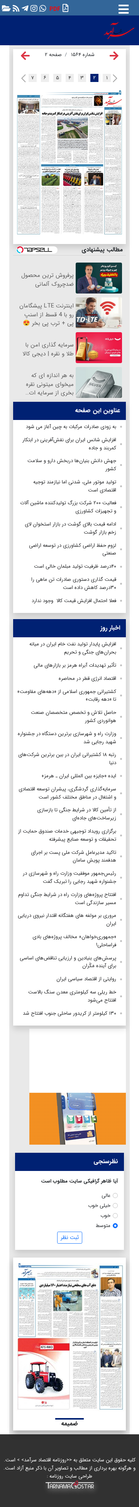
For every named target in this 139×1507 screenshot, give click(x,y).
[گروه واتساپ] (41, 8)
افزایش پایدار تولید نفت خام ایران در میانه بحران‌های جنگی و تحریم (72, 648)
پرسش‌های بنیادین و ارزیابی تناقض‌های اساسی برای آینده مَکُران (68, 962)
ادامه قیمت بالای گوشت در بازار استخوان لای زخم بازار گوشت (70, 528)
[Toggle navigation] (123, 7)
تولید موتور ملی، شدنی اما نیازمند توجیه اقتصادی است (74, 486)
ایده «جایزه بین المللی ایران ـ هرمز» (78, 776)
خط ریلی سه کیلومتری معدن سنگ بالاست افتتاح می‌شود (72, 996)
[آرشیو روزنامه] (5, 8)
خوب (105, 1216)
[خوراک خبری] (15, 8)
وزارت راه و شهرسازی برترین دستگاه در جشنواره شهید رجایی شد (67, 738)
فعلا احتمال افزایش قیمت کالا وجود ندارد (74, 601)
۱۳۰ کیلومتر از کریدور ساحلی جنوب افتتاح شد (69, 1013)
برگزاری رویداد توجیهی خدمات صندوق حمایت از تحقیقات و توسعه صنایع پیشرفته (67, 835)
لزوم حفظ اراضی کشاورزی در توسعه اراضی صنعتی (72, 549)
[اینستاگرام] (33, 8)
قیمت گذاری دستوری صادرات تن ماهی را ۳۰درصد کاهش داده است (73, 583)
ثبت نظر (70, 1237)
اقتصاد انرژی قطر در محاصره (87, 678)
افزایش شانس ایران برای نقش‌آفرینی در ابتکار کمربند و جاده (69, 444)
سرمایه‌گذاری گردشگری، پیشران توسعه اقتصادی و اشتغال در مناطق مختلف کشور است (67, 793)
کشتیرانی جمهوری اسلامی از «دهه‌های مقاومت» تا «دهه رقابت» (66, 696)
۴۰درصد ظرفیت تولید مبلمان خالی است (75, 566)
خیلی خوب (99, 1206)
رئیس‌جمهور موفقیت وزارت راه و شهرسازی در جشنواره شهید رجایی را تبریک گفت (69, 877)
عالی (106, 1195)
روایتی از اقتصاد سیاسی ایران (86, 979)
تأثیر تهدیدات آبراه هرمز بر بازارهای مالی (75, 665)
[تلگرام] (24, 8)
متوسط (103, 1226)
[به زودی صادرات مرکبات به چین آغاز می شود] (72, 100)
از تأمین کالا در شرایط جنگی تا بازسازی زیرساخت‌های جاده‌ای (76, 814)
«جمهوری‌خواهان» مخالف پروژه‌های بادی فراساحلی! (74, 941)
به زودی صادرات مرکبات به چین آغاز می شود (71, 427)
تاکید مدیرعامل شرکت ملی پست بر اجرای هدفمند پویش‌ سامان (73, 856)
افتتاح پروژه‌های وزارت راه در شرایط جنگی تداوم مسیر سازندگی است (67, 899)
